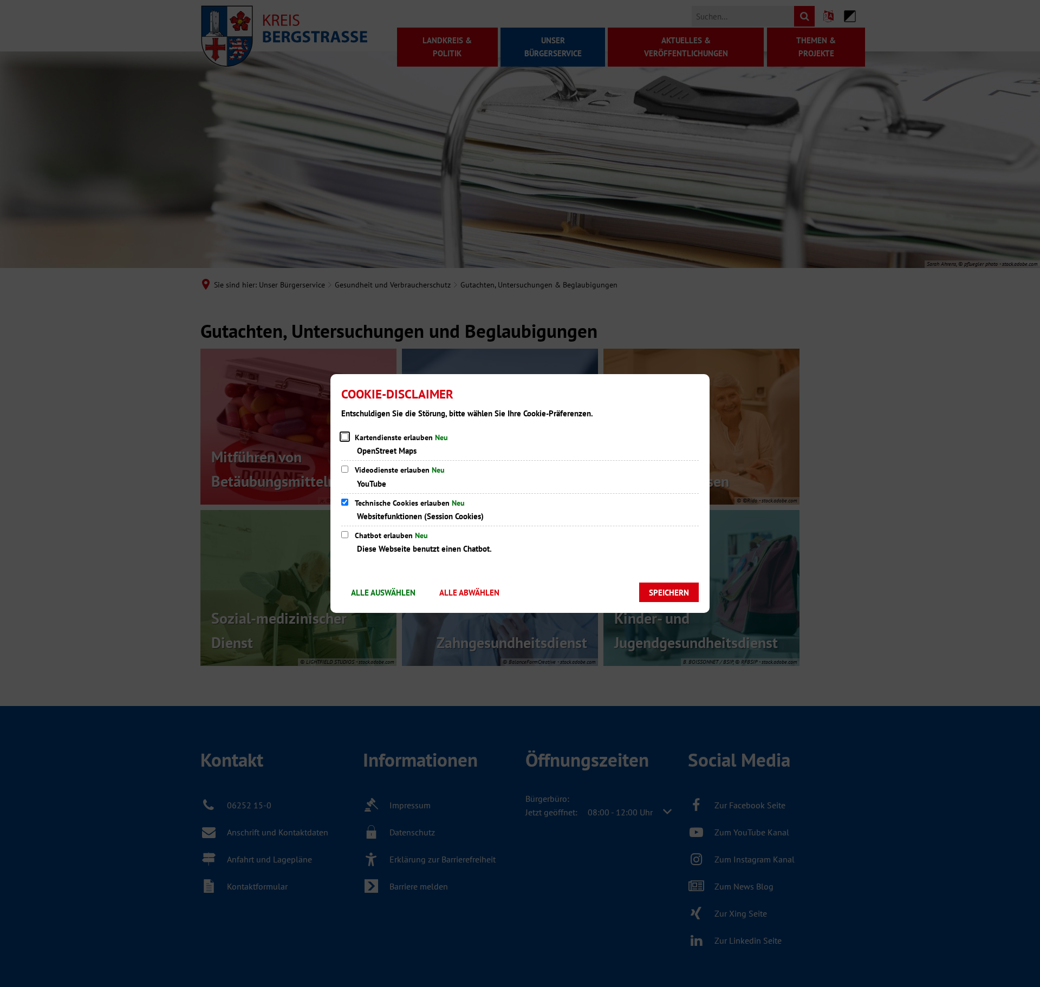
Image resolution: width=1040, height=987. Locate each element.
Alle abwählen (469, 592)
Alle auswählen (383, 592)
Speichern (669, 592)
